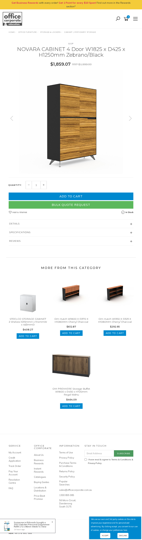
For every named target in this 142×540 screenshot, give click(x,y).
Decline (123, 535)
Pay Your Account (13, 473)
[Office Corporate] (13, 18)
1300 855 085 (66, 495)
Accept (105, 535)
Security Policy (67, 476)
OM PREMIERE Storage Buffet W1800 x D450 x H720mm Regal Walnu (71, 391)
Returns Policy (66, 471)
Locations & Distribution (40, 489)
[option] (71, 122)
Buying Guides (41, 482)
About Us (39, 455)
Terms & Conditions (121, 459)
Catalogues (40, 477)
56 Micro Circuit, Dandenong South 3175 (67, 503)
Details (14, 223)
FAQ (11, 488)
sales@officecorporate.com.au (68, 490)
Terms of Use (66, 452)
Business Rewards (39, 462)
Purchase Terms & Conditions (67, 464)
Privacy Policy (66, 457)
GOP (71, 43)
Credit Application (15, 459)
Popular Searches (64, 483)
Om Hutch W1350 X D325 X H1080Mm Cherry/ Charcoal (115, 320)
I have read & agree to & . (110, 461)
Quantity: (15, 185)
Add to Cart (71, 196)
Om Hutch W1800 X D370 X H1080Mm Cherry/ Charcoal (71, 320)
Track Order (15, 466)
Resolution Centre (14, 481)
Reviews (15, 240)
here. (125, 530)
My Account (15, 452)
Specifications (20, 232)
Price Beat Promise (39, 497)
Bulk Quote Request (71, 205)
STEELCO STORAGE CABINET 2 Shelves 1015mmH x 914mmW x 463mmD (28, 321)
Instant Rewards (39, 470)
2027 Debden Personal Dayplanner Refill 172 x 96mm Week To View (32, 525)
